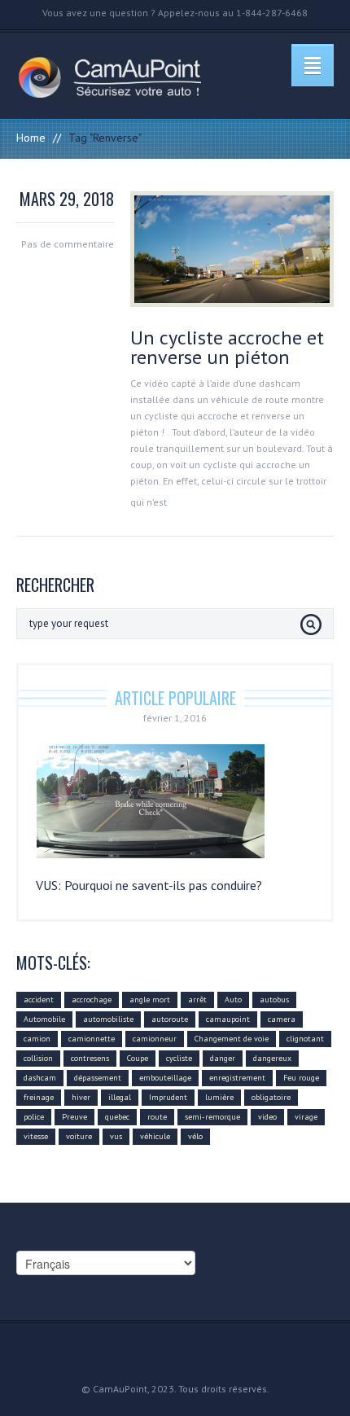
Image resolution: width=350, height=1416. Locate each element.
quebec (117, 1116)
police (34, 1116)
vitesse (36, 1136)
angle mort (149, 999)
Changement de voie (232, 1038)
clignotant (305, 1038)
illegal (119, 1097)
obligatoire (271, 1097)
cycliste (179, 1058)
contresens (90, 1058)
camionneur (155, 1038)
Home (31, 137)
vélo (195, 1136)
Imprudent (168, 1097)
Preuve (74, 1116)
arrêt (197, 999)
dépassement (97, 1077)
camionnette (91, 1038)
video (267, 1116)
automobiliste (108, 1019)
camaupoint (228, 1019)
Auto (233, 999)
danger (222, 1058)
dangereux (272, 1058)
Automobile (44, 1019)
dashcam (40, 1077)
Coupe (137, 1058)
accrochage (92, 999)
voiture (79, 1136)
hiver (81, 1097)
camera (281, 1019)
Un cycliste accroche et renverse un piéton (227, 347)
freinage (39, 1097)
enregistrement (237, 1077)
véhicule (155, 1136)
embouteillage (165, 1077)
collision (38, 1058)
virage (306, 1116)
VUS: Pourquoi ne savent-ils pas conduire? (149, 885)
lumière (219, 1097)
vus (116, 1136)
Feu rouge (301, 1077)
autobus (274, 999)
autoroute (169, 1019)
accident (39, 999)
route (157, 1116)
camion (37, 1038)
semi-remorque (212, 1116)
